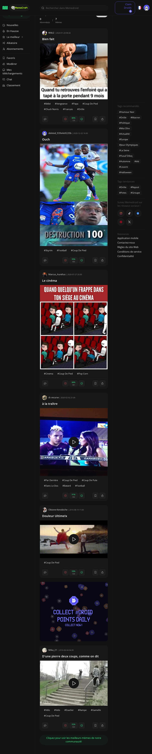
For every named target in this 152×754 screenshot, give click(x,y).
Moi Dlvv (125, 128)
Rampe (83, 710)
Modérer (12, 64)
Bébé (48, 103)
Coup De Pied (91, 103)
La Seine (125, 150)
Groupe (136, 192)
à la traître (50, 404)
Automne (125, 161)
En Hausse (13, 31)
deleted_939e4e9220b (59, 133)
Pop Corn (83, 373)
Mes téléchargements (12, 71)
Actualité (125, 133)
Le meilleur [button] (13, 37)
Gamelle (96, 710)
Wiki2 (51, 32)
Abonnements (15, 49)
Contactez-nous (126, 242)
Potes (123, 192)
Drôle (81, 109)
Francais (68, 109)
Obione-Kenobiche (57, 509)
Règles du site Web (127, 247)
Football (62, 250)
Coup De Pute (90, 480)
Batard (67, 485)
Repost (135, 187)
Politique (125, 122)
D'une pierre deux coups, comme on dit (70, 656)
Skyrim (49, 250)
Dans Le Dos (51, 485)
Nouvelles (12, 25)
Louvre (124, 166)
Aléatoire (12, 43)
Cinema (49, 373)
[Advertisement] (131, 55)
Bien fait (48, 39)
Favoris (11, 58)
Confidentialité (125, 256)
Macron (136, 117)
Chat (9, 79)
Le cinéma (49, 281)
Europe (124, 139)
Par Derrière (51, 480)
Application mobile (127, 238)
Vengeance (61, 103)
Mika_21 (52, 649)
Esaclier (70, 710)
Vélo (47, 710)
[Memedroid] (5, 8)
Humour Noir (127, 111)
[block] (102, 119)
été (137, 161)
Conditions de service (129, 251)
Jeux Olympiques (129, 144)
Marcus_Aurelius (56, 274)
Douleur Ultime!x (54, 516)
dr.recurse (53, 397)
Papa (75, 103)
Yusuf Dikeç (127, 155)
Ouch (46, 139)
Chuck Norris (52, 109)
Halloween (126, 172)
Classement (13, 85)
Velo (58, 710)
